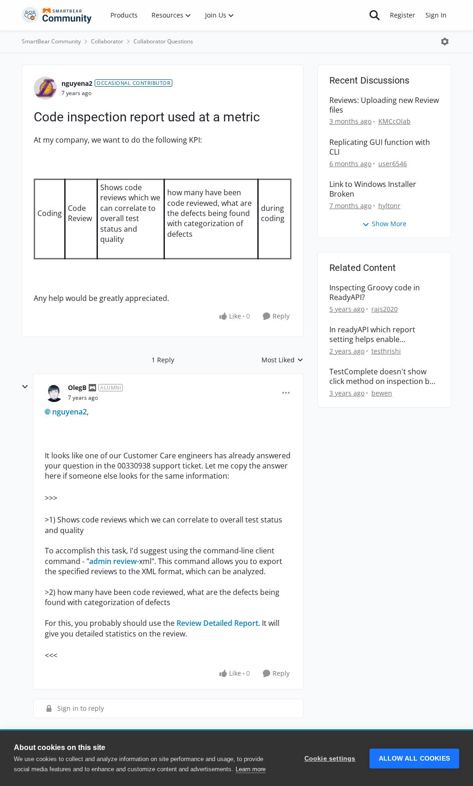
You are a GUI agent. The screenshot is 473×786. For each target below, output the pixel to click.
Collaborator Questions (163, 41)
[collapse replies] (24, 386)
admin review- (114, 561)
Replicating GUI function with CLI (379, 147)
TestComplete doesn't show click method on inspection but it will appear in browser (383, 376)
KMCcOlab (394, 121)
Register (402, 15)
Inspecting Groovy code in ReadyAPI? (374, 292)
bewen (381, 393)
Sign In (436, 15)
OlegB (77, 387)
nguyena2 (76, 83)
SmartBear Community (51, 41)
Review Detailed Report (217, 623)
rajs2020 (384, 309)
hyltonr (389, 205)
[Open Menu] (444, 41)
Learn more (251, 769)
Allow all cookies (414, 758)
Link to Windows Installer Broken (372, 189)
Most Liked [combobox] (282, 360)
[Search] (374, 15)
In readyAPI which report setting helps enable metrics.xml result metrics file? (382, 334)
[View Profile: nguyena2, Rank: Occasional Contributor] (45, 88)
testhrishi (386, 351)
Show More (389, 223)
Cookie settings (330, 758)
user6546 (392, 163)
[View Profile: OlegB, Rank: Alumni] (54, 393)
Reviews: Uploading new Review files (384, 105)
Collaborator (107, 41)
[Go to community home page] (57, 15)
